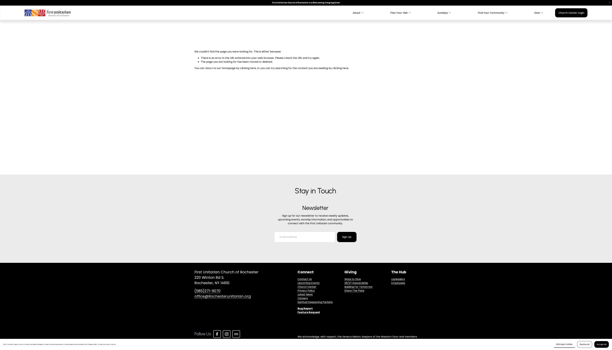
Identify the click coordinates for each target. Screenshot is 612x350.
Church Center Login (571, 13)
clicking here (248, 68)
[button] (609, 2)
